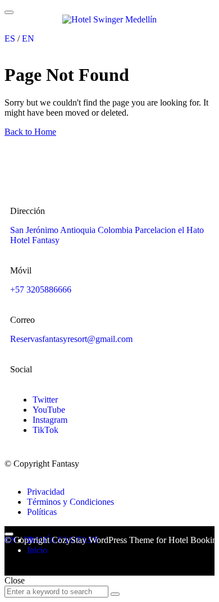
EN (28, 38)
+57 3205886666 (40, 289)
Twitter (45, 399)
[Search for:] (57, 591)
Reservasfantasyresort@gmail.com (71, 339)
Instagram (50, 420)
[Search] (115, 594)
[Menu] (8, 12)
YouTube (49, 409)
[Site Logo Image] (109, 19)
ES (9, 38)
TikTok (45, 430)
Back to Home (30, 131)
